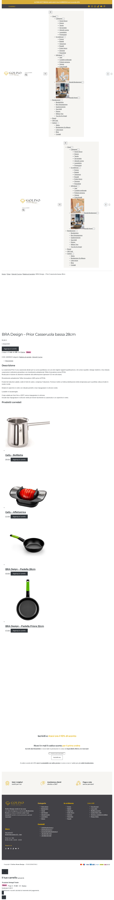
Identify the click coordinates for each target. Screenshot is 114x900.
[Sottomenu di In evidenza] (64, 37)
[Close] (5, 871)
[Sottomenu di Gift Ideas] (63, 55)
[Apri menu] (45, 73)
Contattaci (12, 6)
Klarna (23, 352)
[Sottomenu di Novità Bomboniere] (82, 82)
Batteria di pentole (29, 274)
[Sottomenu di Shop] (57, 16)
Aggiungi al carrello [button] (19, 459)
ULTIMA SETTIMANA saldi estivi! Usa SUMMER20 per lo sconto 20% (57, 2)
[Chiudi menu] (50, 12)
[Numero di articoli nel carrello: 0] (111, 74)
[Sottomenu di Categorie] (63, 19)
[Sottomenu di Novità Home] (78, 98)
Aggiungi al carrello (10, 349)
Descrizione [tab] (9, 361)
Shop (8, 274)
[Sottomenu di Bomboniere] (61, 100)
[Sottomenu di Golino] (57, 123)
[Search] (26, 75)
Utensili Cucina (17, 274)
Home (4, 274)
